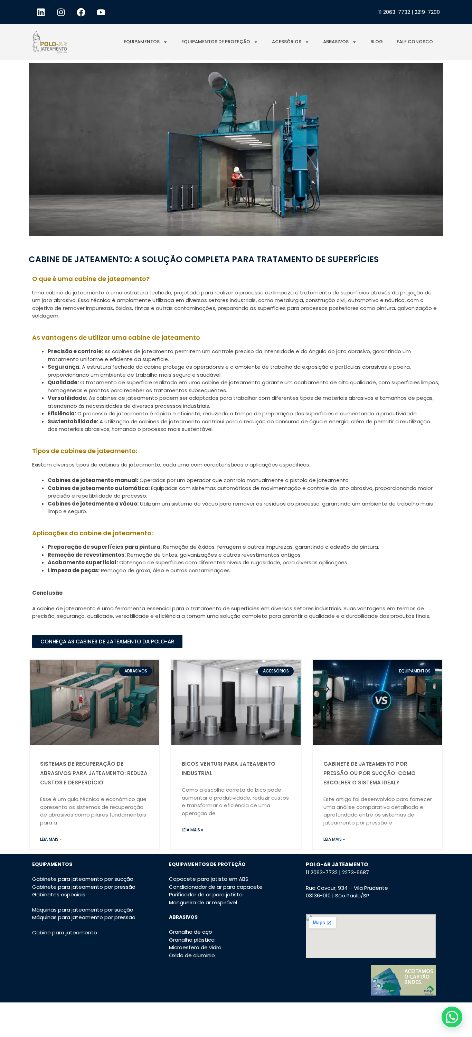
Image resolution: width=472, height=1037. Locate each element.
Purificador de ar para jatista (206, 894)
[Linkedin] (40, 12)
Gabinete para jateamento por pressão (83, 886)
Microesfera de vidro (195, 947)
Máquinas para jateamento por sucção (82, 909)
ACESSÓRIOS (286, 41)
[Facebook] (80, 12)
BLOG (376, 41)
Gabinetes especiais (58, 894)
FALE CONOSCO (415, 41)
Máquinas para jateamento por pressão (83, 917)
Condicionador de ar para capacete (216, 886)
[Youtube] (101, 12)
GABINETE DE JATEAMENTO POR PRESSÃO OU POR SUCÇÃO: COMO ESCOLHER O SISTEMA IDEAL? (369, 773)
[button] (452, 1017)
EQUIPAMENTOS (142, 41)
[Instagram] (60, 12)
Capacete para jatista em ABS (208, 879)
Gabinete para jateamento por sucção (82, 879)
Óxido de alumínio (192, 955)
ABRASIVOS (336, 41)
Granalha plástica (192, 939)
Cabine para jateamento (64, 932)
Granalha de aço (190, 931)
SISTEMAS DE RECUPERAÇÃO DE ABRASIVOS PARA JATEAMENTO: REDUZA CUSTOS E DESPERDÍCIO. (94, 773)
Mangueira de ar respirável (203, 902)
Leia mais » (51, 839)
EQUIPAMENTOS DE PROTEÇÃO (215, 41)
